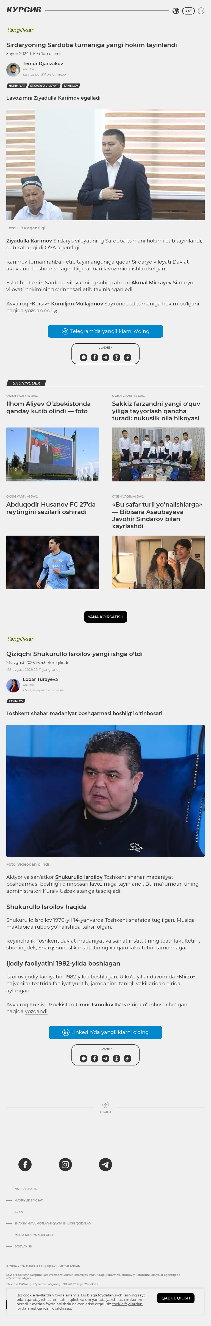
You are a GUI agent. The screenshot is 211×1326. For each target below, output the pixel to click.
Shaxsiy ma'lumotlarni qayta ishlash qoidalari (53, 1223)
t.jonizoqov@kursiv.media (44, 74)
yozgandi (36, 1012)
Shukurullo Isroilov (78, 877)
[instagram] (65, 1164)
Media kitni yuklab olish (34, 1235)
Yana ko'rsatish (105, 616)
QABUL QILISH (176, 1298)
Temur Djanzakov (43, 63)
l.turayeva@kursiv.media (43, 690)
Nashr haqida (26, 1189)
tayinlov (71, 86)
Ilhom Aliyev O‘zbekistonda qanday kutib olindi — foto (48, 407)
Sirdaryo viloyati (44, 86)
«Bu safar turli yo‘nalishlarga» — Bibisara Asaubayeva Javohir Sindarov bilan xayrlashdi (157, 515)
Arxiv (19, 1212)
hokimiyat (17, 86)
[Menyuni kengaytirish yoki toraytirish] (201, 11)
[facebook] (25, 1164)
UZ (188, 10)
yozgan (34, 311)
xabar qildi (30, 248)
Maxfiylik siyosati (29, 1200)
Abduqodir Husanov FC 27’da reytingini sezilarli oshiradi (51, 508)
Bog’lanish (23, 1246)
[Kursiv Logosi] (23, 9)
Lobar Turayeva (40, 679)
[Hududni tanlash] (175, 11)
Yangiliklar (20, 30)
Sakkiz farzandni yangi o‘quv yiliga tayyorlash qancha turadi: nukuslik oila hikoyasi (156, 411)
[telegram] (105, 1164)
